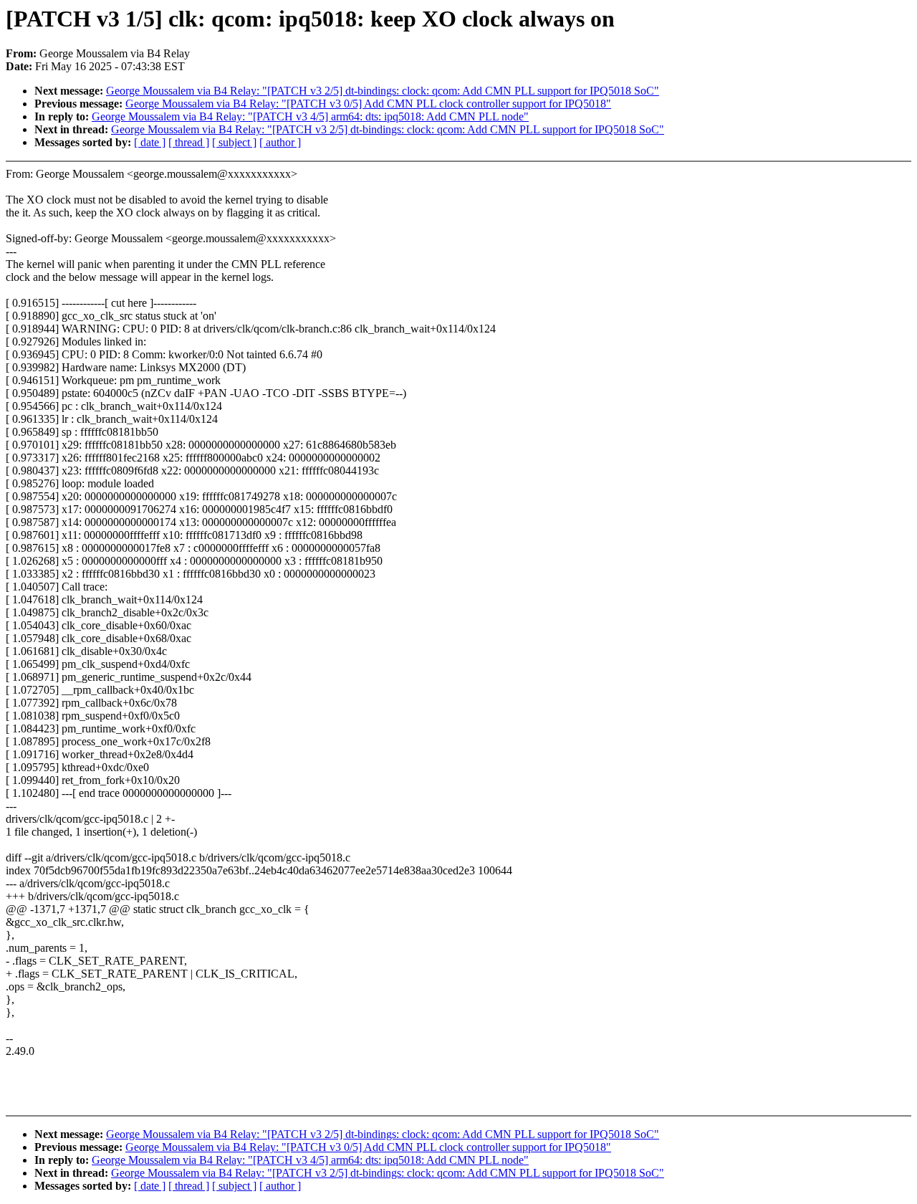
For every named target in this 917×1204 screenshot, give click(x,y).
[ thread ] (188, 142)
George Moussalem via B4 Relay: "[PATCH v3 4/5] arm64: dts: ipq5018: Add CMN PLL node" (310, 116)
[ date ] (149, 142)
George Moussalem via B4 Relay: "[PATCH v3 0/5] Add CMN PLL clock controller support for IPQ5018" (368, 103)
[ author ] (280, 142)
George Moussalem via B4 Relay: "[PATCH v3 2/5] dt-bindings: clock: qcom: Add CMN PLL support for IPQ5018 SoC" (382, 91)
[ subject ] (234, 142)
